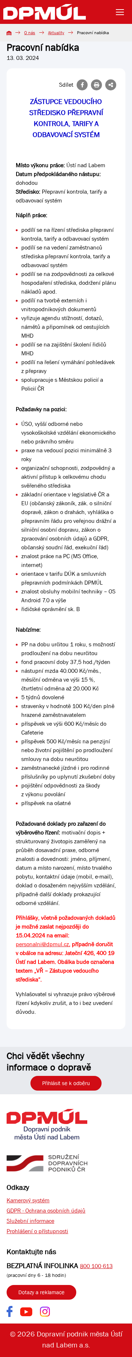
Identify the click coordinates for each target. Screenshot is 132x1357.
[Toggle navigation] (122, 12)
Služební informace (30, 1221)
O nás (29, 33)
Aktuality (56, 33)
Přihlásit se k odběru (66, 1083)
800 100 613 (96, 1266)
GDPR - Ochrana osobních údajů (46, 1210)
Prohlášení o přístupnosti (37, 1231)
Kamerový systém (28, 1200)
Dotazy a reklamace (41, 1292)
